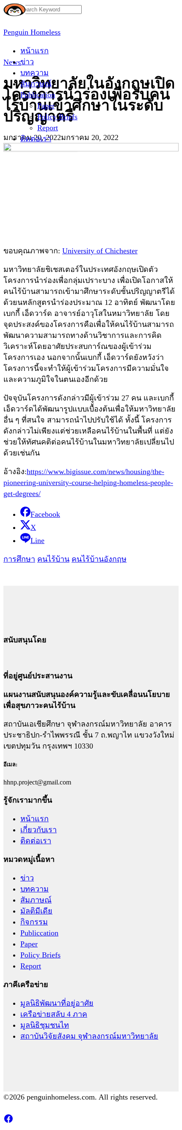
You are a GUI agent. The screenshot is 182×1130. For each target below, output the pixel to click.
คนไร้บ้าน (53, 559)
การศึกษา (19, 559)
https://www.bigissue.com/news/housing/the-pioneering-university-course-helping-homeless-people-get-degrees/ (88, 482)
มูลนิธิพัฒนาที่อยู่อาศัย (57, 1003)
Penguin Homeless (32, 32)
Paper (46, 105)
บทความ (34, 73)
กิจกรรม (34, 922)
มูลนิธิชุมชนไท (44, 1025)
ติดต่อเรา (35, 138)
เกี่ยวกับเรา (38, 830)
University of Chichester (100, 251)
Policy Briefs (57, 116)
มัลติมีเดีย (36, 911)
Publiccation (39, 933)
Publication (37, 95)
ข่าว (27, 62)
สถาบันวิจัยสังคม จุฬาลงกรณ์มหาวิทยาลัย (89, 1036)
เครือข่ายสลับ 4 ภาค (53, 1014)
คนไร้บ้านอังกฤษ (99, 559)
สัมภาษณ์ (36, 84)
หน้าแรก (34, 51)
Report (47, 127)
